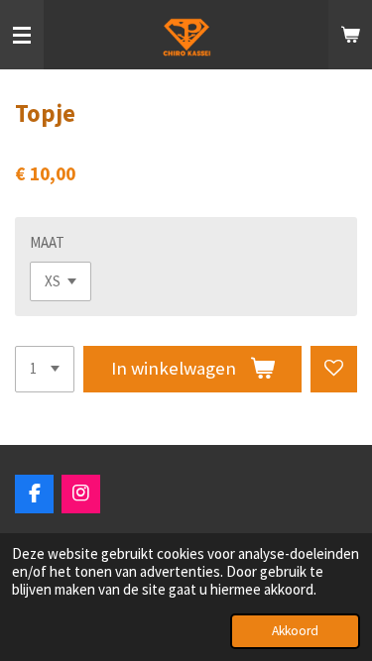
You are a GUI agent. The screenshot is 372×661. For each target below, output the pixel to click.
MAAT (47, 242)
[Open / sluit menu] (22, 34)
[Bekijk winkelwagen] (350, 34)
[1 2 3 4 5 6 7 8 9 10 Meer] (44, 369)
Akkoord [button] (295, 630)
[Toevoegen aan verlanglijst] (333, 369)
